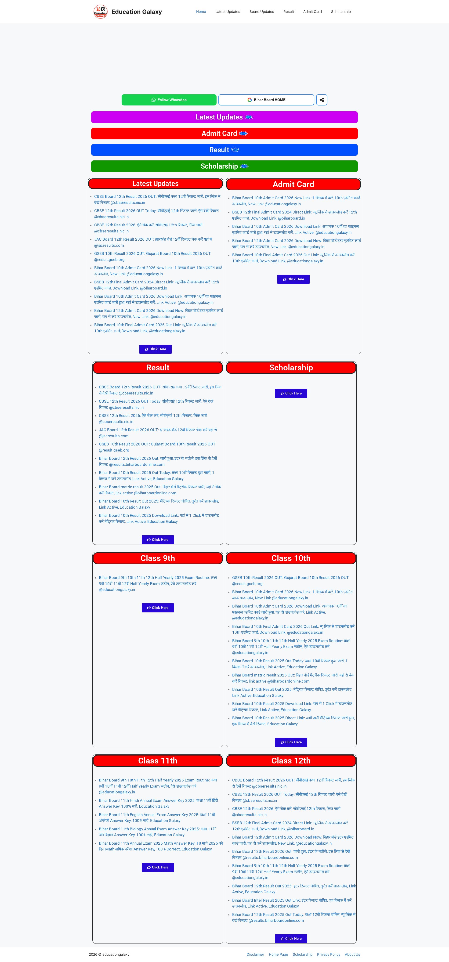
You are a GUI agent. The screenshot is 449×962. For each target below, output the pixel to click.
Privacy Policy (328, 954)
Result (288, 11)
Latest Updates (227, 11)
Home (201, 11)
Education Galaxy (137, 11)
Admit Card (312, 11)
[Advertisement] (224, 58)
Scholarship (341, 11)
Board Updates (262, 11)
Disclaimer (255, 954)
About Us (352, 954)
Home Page (278, 954)
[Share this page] (321, 99)
